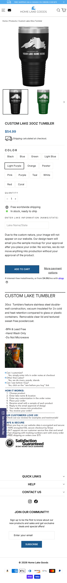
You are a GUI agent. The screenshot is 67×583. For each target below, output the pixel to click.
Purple (22, 174)
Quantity (11, 193)
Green (34, 156)
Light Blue (50, 156)
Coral (21, 184)
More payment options (53, 270)
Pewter (46, 165)
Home (4, 21)
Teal (34, 174)
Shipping (17, 138)
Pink (9, 174)
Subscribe (31, 544)
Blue (22, 156)
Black (10, 156)
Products (13, 21)
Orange (31, 165)
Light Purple (14, 165)
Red (9, 184)
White (46, 174)
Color (11, 150)
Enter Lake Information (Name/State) (31, 218)
